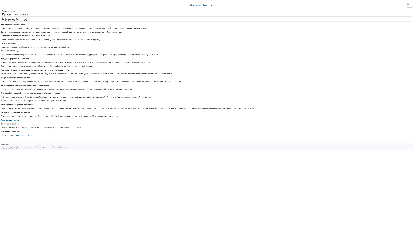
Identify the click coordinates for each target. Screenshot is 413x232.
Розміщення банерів (10, 120)
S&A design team (13, 148)
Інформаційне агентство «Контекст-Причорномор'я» (22, 144)
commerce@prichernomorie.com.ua (20, 135)
